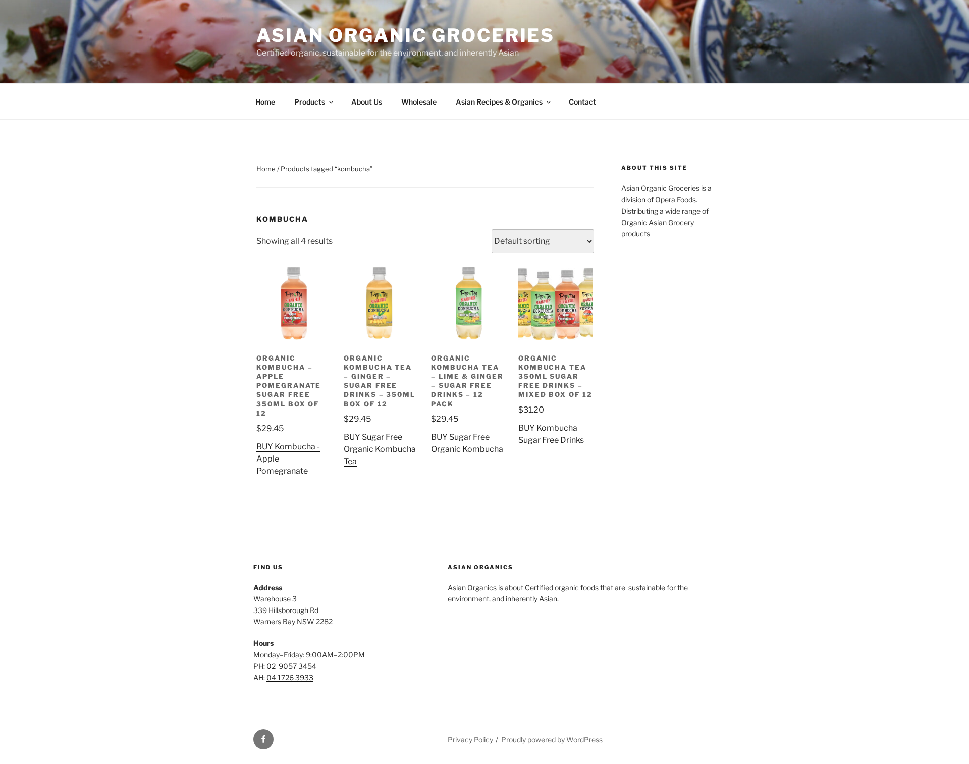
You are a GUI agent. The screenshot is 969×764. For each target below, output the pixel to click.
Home (265, 101)
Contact (582, 101)
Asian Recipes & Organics (499, 101)
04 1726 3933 (289, 677)
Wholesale (419, 101)
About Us (366, 101)
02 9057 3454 (291, 665)
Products (309, 101)
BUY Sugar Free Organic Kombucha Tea (380, 449)
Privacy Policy (470, 739)
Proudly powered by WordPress (552, 739)
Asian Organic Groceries (405, 35)
